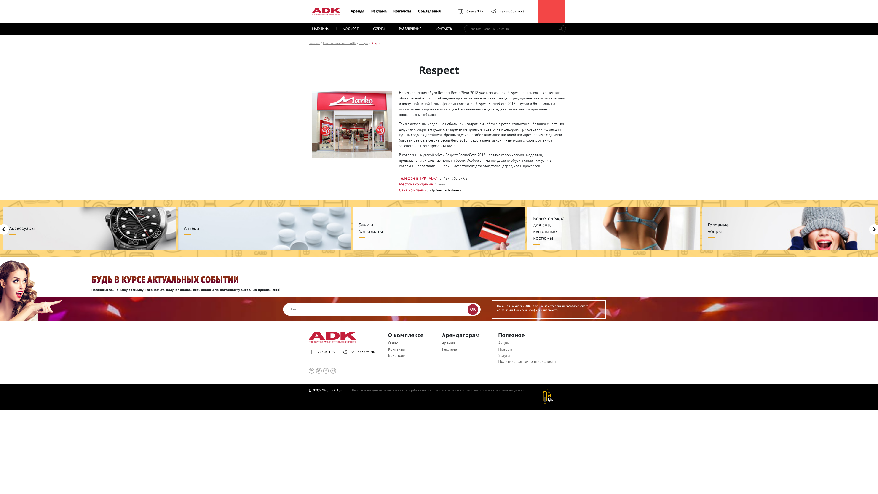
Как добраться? (512, 11)
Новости (505, 349)
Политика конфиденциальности (536, 310)
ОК (473, 309)
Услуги (379, 28)
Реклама (379, 11)
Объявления (429, 11)
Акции (503, 343)
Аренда (357, 11)
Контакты (402, 11)
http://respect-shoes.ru (446, 190)
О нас (393, 343)
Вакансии (396, 355)
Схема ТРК (475, 11)
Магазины (320, 28)
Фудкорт (351, 28)
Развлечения (410, 28)
